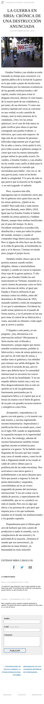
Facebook (14, 567)
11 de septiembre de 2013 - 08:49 (22, 31)
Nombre (7, 618)
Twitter (22, 567)
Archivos (22, 695)
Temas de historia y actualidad (20, 2)
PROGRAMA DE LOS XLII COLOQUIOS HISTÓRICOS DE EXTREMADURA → (32, 669)
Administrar (37, 695)
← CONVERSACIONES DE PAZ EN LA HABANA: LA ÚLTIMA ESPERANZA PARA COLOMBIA (11, 671)
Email (30, 567)
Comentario (8, 635)
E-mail (11, 627)
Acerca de (7, 695)
